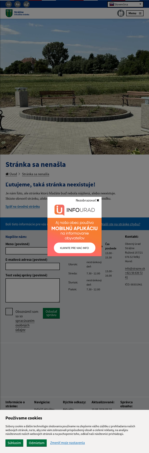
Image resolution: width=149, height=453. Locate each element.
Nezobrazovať (86, 200)
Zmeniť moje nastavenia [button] (67, 442)
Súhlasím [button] (14, 443)
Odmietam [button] (37, 443)
